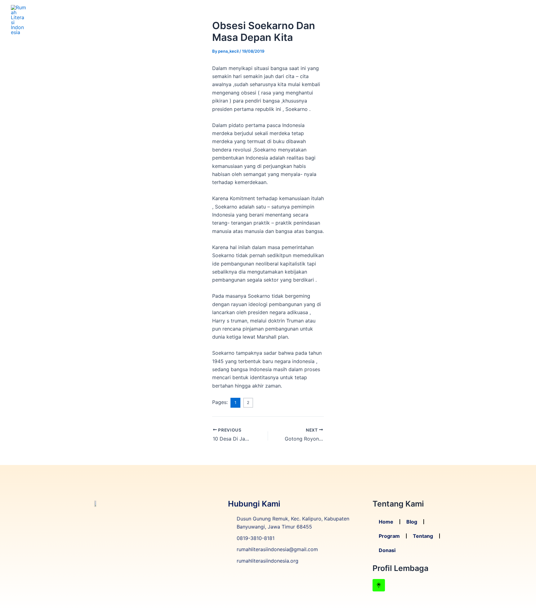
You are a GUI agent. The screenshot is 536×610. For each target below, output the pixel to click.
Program (452, 19)
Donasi (511, 19)
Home (405, 19)
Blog (427, 19)
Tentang (483, 19)
